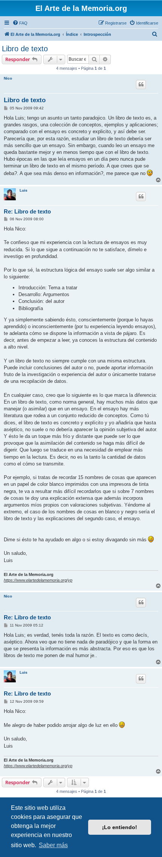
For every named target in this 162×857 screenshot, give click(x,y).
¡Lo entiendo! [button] (119, 827)
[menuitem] (20, 23)
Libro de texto (25, 49)
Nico (8, 78)
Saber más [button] (53, 845)
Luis (24, 190)
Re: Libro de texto (27, 211)
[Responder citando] (141, 84)
